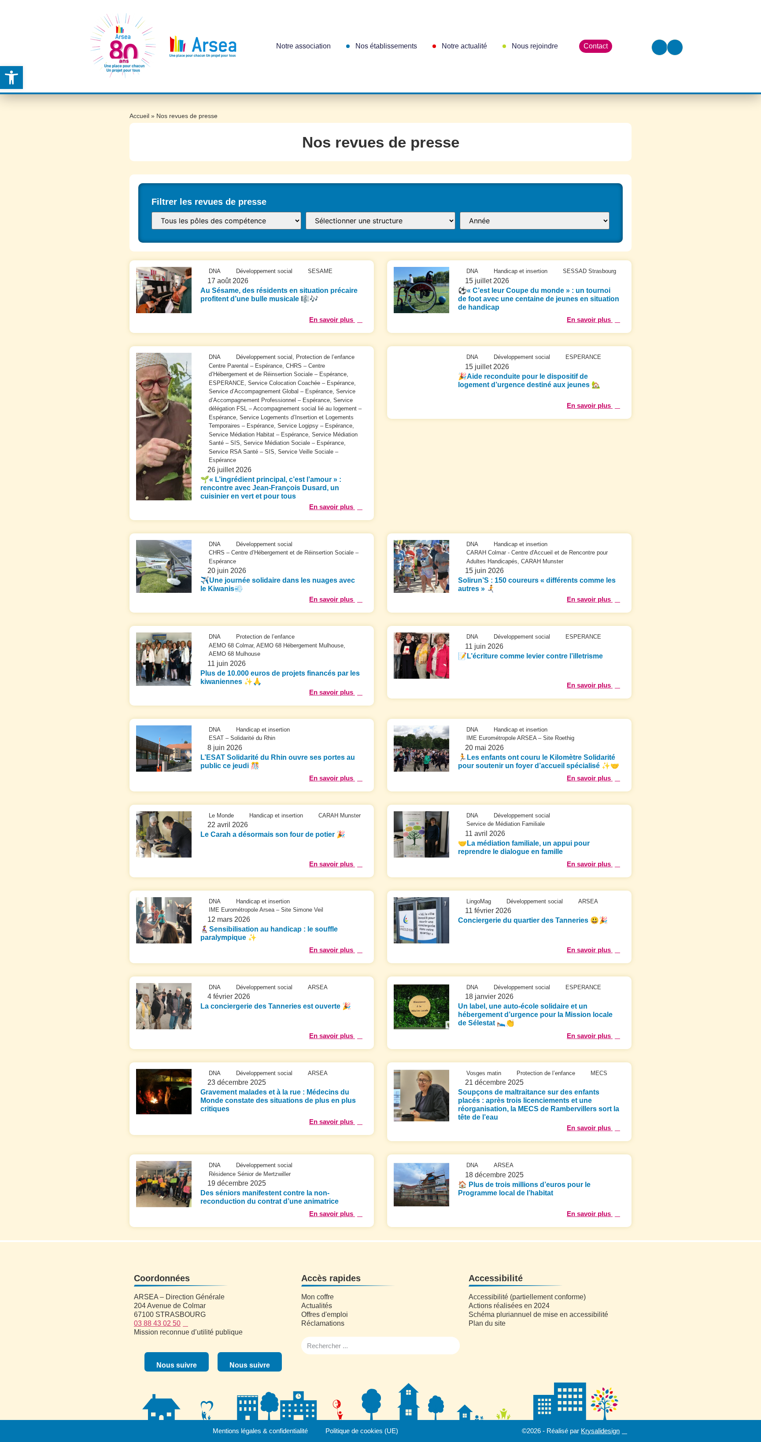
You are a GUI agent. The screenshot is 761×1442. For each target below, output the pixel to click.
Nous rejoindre (535, 46)
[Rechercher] (451, 1345)
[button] (11, 77)
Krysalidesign (600, 1431)
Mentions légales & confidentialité (260, 1431)
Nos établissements (386, 46)
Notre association (303, 46)
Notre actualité (464, 46)
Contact (596, 46)
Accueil (139, 116)
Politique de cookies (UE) (361, 1431)
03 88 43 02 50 (157, 1323)
